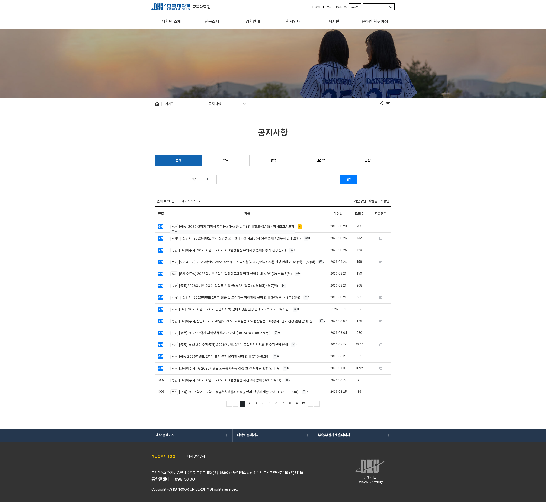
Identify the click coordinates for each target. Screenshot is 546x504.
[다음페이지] (310, 404)
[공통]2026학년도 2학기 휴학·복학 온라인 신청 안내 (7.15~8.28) (220, 356)
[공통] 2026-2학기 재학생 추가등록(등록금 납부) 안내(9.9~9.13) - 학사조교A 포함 (233, 227)
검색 (348, 179)
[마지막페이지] (317, 404)
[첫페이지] (229, 404)
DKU (329, 7)
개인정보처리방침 (163, 456)
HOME (316, 7)
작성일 (373, 201)
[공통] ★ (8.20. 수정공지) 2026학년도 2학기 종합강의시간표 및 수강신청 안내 (230, 345)
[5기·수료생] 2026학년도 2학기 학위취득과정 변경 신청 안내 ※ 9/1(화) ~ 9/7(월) (232, 274)
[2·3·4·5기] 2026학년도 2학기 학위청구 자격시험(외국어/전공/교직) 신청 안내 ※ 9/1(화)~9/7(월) (243, 262)
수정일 (384, 201)
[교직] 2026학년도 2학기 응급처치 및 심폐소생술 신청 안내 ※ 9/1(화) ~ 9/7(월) (230, 309)
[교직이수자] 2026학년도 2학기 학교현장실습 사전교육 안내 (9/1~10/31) (226, 380)
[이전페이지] (235, 404)
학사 (226, 160)
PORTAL (341, 7)
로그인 (355, 6)
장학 (273, 160)
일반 (367, 160)
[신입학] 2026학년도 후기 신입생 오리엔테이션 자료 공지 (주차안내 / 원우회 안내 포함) (236, 238)
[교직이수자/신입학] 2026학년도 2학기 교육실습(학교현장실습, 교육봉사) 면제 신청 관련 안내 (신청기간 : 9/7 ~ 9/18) (244, 321)
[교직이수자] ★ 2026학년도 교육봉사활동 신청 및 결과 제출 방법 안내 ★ (225, 368)
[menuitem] (171, 21)
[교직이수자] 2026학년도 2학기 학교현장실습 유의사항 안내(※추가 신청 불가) (229, 250)
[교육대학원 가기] (170, 6)
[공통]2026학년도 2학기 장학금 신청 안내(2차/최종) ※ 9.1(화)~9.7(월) (225, 286)
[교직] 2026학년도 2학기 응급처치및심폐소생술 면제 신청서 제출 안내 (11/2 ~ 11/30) (235, 392)
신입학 (320, 160)
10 (303, 403)
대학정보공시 (196, 456)
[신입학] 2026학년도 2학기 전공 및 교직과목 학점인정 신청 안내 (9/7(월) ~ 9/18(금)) (236, 297)
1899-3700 (184, 479)
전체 (178, 160)
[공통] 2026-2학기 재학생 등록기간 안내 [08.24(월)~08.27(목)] (221, 333)
